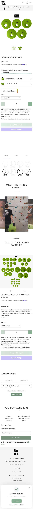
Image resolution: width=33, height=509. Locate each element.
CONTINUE (16, 438)
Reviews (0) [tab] (9, 380)
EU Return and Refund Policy (16, 475)
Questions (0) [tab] (24, 380)
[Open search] (3, 386)
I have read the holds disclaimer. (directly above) (16, 119)
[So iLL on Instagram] (15, 472)
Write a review (16, 395)
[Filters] (7, 386)
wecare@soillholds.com (21, 461)
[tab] (6, 156)
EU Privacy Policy (16, 478)
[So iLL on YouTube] (20, 472)
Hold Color (4, 95)
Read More (4, 318)
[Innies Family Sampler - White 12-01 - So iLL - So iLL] (16, 271)
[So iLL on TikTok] (17, 472)
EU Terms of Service (17, 480)
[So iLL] (10, 2)
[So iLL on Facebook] (13, 472)
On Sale (26, 8)
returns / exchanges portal (16, 465)
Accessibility (16, 468)
